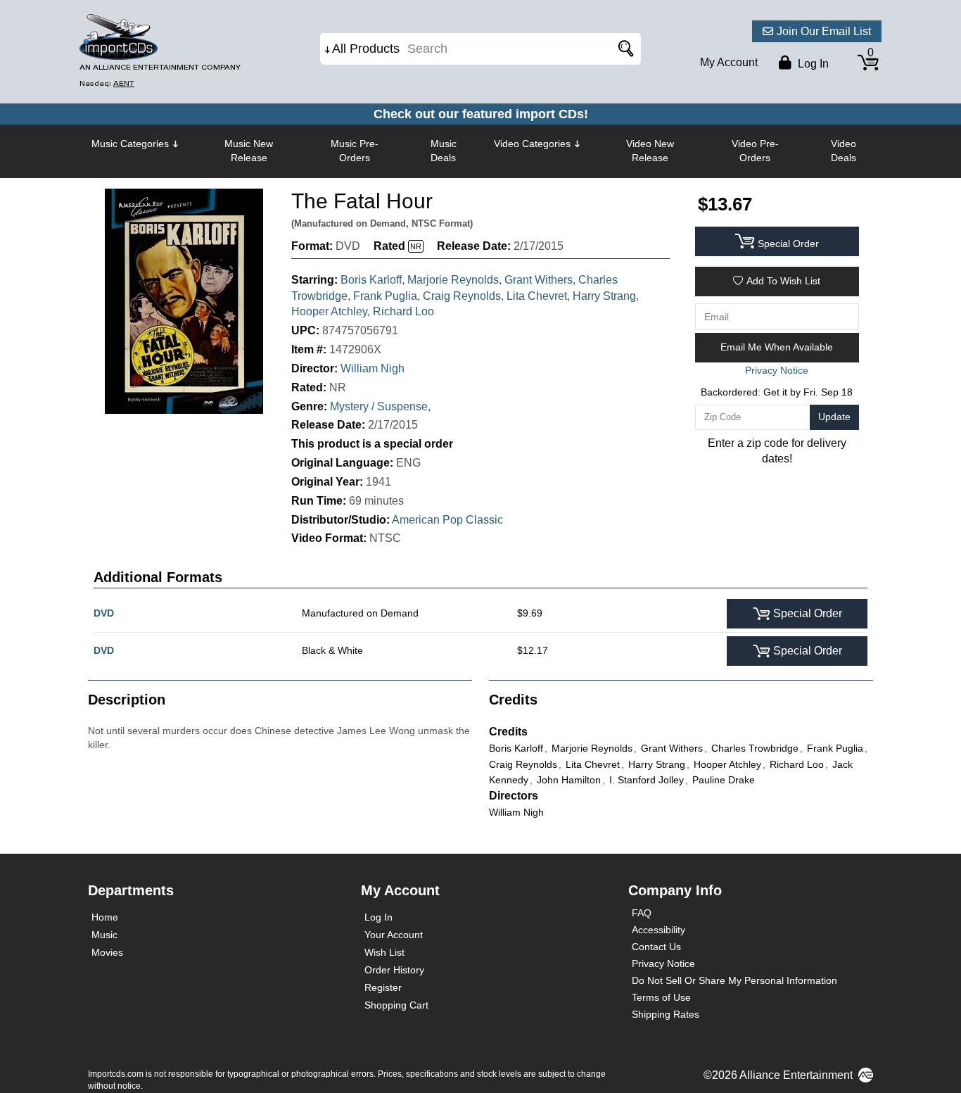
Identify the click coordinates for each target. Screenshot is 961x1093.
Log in (812, 64)
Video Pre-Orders (755, 150)
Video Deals (843, 150)
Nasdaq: (106, 83)
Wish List (384, 952)
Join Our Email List (824, 31)
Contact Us (656, 946)
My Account (729, 62)
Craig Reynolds (462, 296)
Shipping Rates (665, 1014)
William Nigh (373, 368)
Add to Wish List (783, 280)
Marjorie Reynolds (453, 280)
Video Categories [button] (532, 143)
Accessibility (658, 929)
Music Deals (444, 150)
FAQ (641, 912)
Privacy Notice (663, 963)
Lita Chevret (537, 296)
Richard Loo (403, 311)
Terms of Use (661, 997)
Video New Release (650, 150)
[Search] (623, 49)
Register (383, 987)
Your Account (393, 934)
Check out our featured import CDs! (481, 114)
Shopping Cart (396, 1005)
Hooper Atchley (329, 311)
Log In (378, 917)
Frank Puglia (385, 296)
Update (834, 416)
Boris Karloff (371, 280)
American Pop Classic (447, 520)
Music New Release (248, 150)
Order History (394, 969)
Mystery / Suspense (379, 406)
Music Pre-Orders (354, 150)
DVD (104, 613)
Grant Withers (538, 280)
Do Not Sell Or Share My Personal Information (734, 980)
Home (104, 917)
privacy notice (776, 370)
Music (104, 934)
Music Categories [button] (130, 143)
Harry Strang (604, 296)
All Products (366, 49)
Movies (107, 952)
